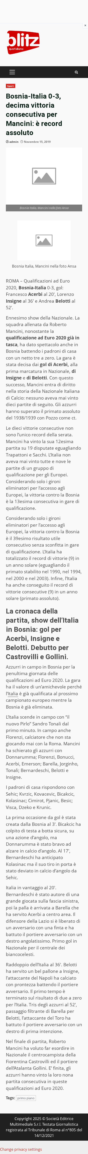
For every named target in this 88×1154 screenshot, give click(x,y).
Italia (13, 694)
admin (14, 142)
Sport (10, 86)
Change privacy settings (21, 1149)
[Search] (76, 72)
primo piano (25, 1098)
